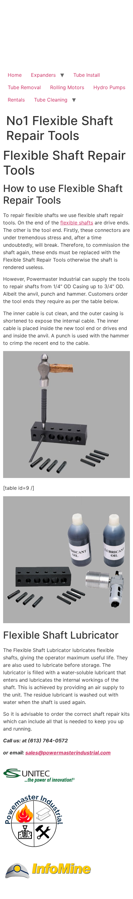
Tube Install (86, 75)
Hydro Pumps (109, 87)
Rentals (16, 100)
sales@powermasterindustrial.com (68, 752)
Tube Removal (24, 87)
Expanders (43, 75)
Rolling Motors (67, 87)
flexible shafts (76, 222)
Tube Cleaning (50, 100)
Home (15, 75)
